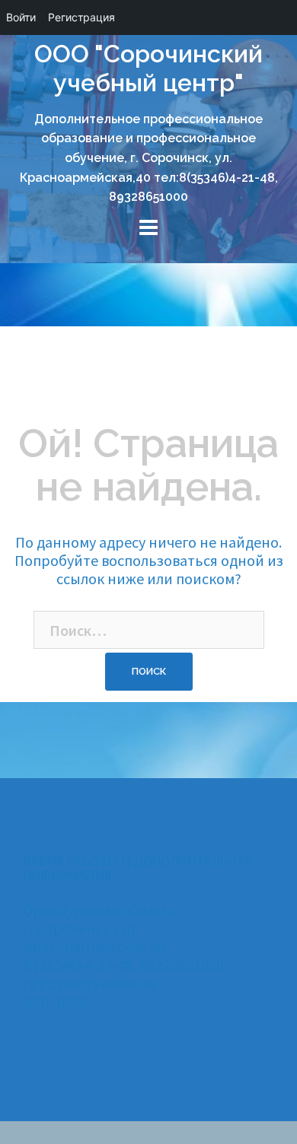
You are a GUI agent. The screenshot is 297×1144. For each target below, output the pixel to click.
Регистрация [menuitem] (81, 17)
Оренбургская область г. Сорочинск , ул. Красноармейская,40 (100, 928)
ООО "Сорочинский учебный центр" (148, 68)
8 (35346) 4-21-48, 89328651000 (123, 964)
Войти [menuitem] (21, 17)
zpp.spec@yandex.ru (89, 983)
